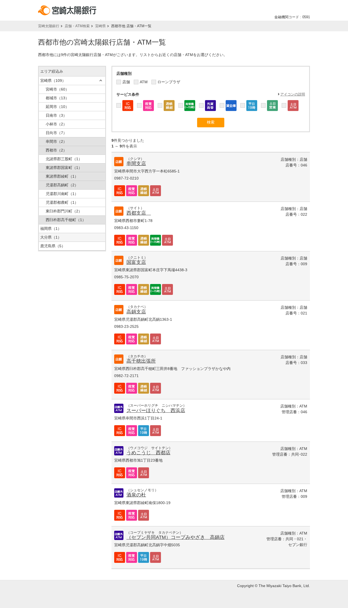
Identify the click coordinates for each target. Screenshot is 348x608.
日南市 (56, 115)
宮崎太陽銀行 (48, 26)
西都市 (56, 150)
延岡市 (57, 106)
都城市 (57, 98)
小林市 (56, 124)
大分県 (50, 237)
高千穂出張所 (141, 361)
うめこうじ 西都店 (148, 452)
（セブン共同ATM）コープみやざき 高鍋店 (175, 537)
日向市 (56, 133)
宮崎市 (57, 89)
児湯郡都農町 (62, 202)
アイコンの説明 (292, 94)
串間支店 (136, 163)
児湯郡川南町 (62, 194)
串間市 (56, 141)
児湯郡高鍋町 (62, 185)
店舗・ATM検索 (77, 26)
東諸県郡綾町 (62, 176)
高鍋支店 (136, 311)
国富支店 (136, 262)
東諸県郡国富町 (64, 167)
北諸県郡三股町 (64, 159)
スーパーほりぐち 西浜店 (155, 410)
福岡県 (50, 228)
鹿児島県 (52, 246)
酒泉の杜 (136, 495)
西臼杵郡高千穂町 (66, 220)
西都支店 (138, 213)
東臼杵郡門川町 (64, 211)
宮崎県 (100, 26)
